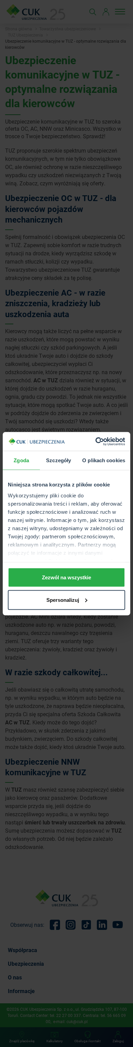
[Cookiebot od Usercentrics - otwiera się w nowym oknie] (95, 441)
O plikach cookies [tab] (103, 460)
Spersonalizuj (62, 600)
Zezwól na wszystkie (66, 577)
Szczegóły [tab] (58, 460)
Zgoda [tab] (21, 460)
